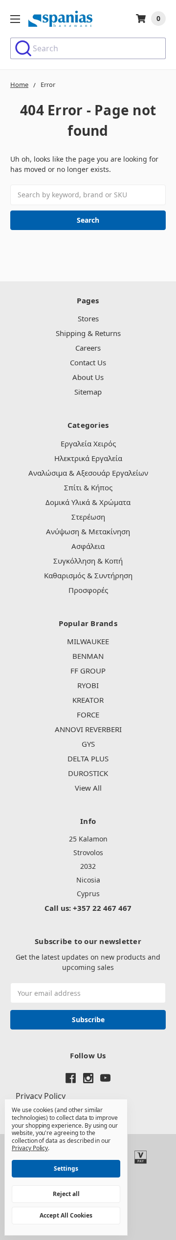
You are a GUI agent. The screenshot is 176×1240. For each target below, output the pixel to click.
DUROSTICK (88, 773)
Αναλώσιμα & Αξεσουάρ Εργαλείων (88, 473)
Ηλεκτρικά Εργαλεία (88, 458)
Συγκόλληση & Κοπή (88, 561)
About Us (88, 377)
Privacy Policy (41, 1096)
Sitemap (88, 392)
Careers (88, 348)
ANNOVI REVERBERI (88, 729)
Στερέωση (88, 517)
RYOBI (88, 685)
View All (88, 788)
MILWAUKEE (88, 641)
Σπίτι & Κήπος (88, 487)
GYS (88, 744)
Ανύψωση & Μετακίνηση (88, 531)
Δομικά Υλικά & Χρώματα (88, 502)
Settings (66, 1168)
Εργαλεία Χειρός (88, 443)
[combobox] (88, 48)
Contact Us (88, 362)
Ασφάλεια (88, 546)
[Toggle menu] (14, 18)
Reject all (66, 1194)
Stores (88, 318)
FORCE (88, 714)
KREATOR (88, 700)
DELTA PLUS (88, 758)
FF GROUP (88, 670)
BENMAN (88, 656)
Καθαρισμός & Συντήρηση (88, 575)
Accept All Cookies (66, 1215)
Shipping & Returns (88, 333)
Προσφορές (88, 590)
